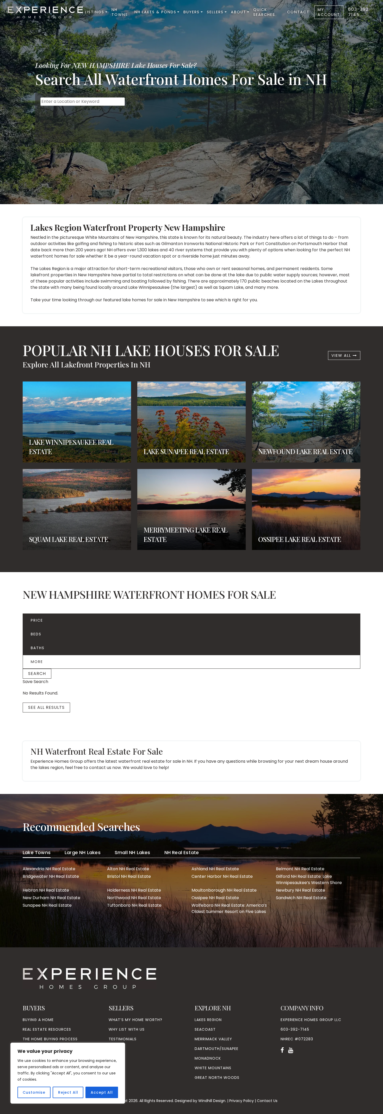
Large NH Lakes (83, 852)
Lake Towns (37, 852)
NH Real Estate (181, 852)
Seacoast (205, 1029)
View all (342, 355)
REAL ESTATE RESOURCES (47, 1029)
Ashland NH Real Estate (215, 869)
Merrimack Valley (213, 1039)
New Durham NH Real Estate (51, 898)
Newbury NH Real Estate (300, 890)
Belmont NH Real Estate (300, 869)
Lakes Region (208, 1019)
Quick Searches (264, 12)
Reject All (68, 1092)
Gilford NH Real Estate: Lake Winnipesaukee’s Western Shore (309, 879)
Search (37, 674)
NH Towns (120, 12)
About (238, 12)
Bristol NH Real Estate (129, 876)
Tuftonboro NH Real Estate (134, 905)
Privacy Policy (241, 1100)
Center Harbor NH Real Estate (222, 876)
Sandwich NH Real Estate (301, 898)
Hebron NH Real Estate (46, 890)
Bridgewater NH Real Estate (51, 876)
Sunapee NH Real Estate (47, 905)
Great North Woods (217, 1077)
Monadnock (208, 1058)
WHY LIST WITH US (127, 1029)
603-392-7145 (360, 12)
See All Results (46, 707)
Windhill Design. (212, 1100)
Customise (34, 1092)
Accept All (102, 1092)
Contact (298, 12)
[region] (67, 1073)
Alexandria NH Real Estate (49, 869)
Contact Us (267, 1100)
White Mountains (213, 1068)
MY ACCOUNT (329, 12)
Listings (94, 12)
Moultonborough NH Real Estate (224, 890)
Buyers (191, 12)
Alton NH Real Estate (128, 869)
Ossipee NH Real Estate (215, 898)
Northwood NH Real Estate (134, 898)
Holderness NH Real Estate (134, 890)
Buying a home (38, 1019)
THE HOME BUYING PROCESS (50, 1039)
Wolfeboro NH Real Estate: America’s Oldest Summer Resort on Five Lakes (229, 908)
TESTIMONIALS (123, 1039)
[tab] (37, 853)
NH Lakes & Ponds (155, 12)
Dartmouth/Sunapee (216, 1048)
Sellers (215, 12)
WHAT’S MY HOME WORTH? (135, 1019)
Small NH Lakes (132, 852)
